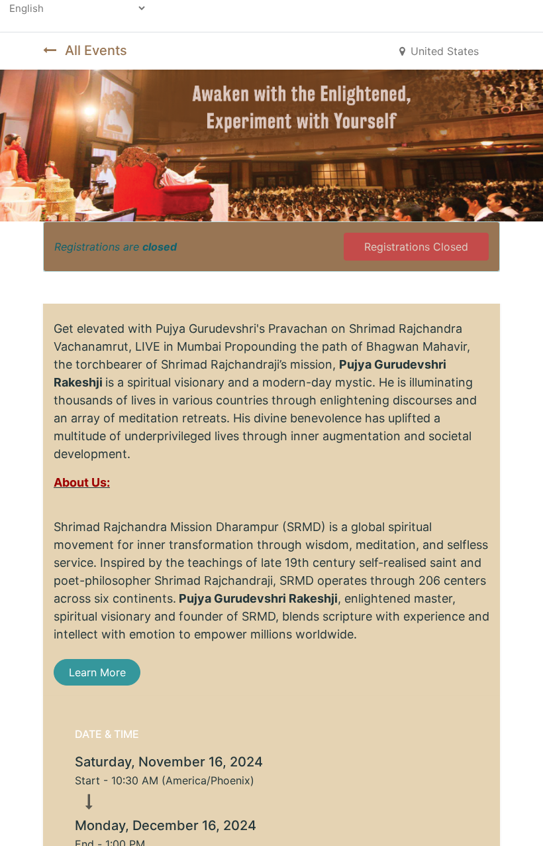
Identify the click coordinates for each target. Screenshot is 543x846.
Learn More (97, 672)
